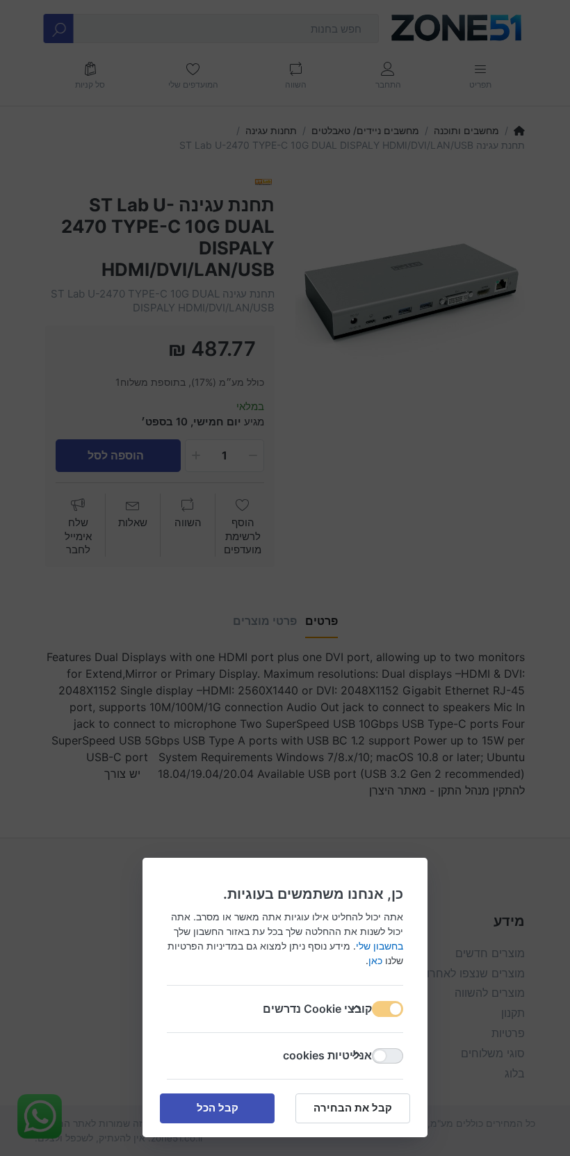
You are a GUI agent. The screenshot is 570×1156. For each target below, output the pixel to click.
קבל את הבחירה (353, 1107)
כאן (375, 960)
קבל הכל (217, 1107)
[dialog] (285, 578)
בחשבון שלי (379, 946)
